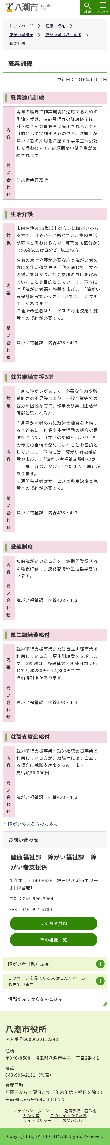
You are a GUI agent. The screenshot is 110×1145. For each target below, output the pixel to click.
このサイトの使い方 (68, 1115)
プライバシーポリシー (33, 1110)
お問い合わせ (74, 1120)
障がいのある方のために (33, 824)
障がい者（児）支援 (63, 34)
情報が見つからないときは (35, 998)
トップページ (21, 25)
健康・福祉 (55, 25)
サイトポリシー (37, 1120)
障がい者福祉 (21, 34)
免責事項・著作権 (80, 1110)
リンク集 (31, 1115)
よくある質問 (53, 923)
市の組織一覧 (53, 939)
